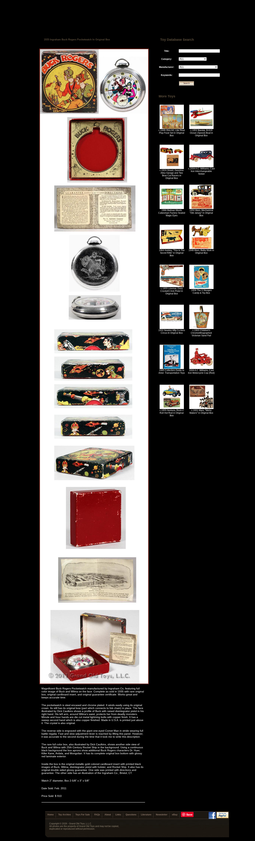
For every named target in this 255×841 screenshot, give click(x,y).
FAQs (97, 814)
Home (50, 814)
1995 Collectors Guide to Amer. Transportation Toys (171, 371)
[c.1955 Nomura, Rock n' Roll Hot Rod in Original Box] (172, 408)
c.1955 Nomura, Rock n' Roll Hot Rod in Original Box (172, 413)
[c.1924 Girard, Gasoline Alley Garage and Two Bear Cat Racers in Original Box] (172, 168)
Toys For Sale (82, 814)
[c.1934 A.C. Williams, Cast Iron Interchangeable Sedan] (201, 166)
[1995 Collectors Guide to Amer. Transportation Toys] (172, 368)
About (108, 814)
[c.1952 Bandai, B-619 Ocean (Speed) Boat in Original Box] (201, 128)
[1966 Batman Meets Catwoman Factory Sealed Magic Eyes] (172, 208)
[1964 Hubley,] (172, 248)
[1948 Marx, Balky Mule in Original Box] (201, 248)
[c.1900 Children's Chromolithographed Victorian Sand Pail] (201, 328)
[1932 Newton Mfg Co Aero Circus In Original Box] (172, 328)
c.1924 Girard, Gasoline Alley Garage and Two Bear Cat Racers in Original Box (172, 174)
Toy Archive (64, 814)
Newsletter (161, 814)
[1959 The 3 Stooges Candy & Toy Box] (201, 288)
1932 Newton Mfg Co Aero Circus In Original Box (171, 331)
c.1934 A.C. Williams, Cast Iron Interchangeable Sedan (201, 171)
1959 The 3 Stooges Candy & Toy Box (201, 291)
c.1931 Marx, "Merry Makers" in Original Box (201, 411)
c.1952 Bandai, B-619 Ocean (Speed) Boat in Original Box (201, 133)
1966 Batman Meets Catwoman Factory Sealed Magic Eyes (171, 213)
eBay (175, 814)
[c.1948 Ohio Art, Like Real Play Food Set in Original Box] (172, 128)
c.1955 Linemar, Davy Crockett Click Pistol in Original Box (171, 291)
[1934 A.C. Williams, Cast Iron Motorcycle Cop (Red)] (201, 368)
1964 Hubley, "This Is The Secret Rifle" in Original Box (172, 253)
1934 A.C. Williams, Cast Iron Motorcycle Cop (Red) (201, 371)
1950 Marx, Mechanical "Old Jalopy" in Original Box (201, 213)
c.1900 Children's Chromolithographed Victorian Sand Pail (201, 333)
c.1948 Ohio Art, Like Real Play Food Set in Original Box (171, 133)
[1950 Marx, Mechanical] (201, 208)
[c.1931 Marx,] (201, 408)
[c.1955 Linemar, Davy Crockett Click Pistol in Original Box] (172, 286)
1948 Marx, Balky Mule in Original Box (201, 251)
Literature (146, 814)
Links (118, 814)
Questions (131, 814)
